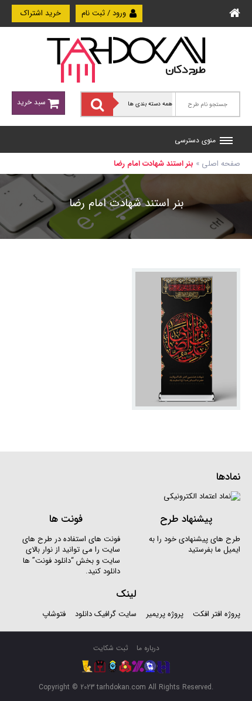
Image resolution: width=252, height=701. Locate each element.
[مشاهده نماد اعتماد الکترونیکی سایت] (202, 496)
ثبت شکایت (110, 648)
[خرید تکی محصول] (223, 285)
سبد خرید (32, 102)
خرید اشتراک (41, 13)
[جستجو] (97, 104)
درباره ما (148, 648)
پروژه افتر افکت (216, 614)
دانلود (83, 614)
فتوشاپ (54, 614)
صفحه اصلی (221, 164)
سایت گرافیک (115, 614)
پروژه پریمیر (163, 614)
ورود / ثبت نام (104, 13)
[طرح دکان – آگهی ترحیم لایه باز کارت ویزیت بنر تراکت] (126, 59)
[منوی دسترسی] (226, 142)
